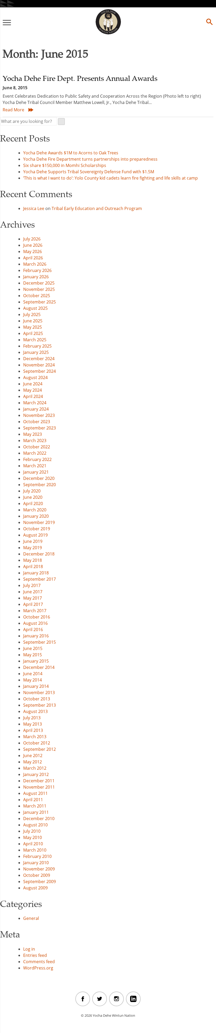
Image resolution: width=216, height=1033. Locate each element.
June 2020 (32, 497)
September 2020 (39, 484)
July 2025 (32, 314)
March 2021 (34, 466)
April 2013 (33, 730)
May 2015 (32, 655)
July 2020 (32, 491)
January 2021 (36, 472)
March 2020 (34, 510)
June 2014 (32, 674)
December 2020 (39, 478)
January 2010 (36, 863)
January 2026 (36, 277)
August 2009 (35, 888)
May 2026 (32, 251)
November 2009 (39, 869)
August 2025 (35, 308)
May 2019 (32, 547)
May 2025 (32, 327)
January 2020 (36, 516)
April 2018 (33, 566)
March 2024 (34, 403)
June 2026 (32, 245)
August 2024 (35, 377)
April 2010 (33, 844)
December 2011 (39, 781)
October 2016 (36, 617)
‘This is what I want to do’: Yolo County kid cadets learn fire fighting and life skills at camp (111, 178)
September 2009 (39, 881)
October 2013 (36, 699)
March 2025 (34, 340)
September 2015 (39, 642)
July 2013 (32, 718)
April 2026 (33, 258)
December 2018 (39, 554)
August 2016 (35, 623)
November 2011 (39, 787)
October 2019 (36, 529)
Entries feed (35, 955)
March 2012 (34, 768)
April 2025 (33, 333)
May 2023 (32, 434)
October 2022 (36, 447)
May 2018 (32, 560)
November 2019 (39, 522)
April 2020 (33, 503)
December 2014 (39, 667)
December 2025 (39, 283)
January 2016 (36, 636)
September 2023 (39, 428)
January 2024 (36, 409)
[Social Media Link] (82, 999)
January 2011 (36, 812)
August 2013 (35, 711)
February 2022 (37, 459)
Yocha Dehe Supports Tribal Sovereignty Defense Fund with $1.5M (88, 172)
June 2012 (32, 755)
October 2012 (36, 743)
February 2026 (37, 270)
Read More (13, 110)
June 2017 (32, 592)
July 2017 (32, 585)
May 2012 (32, 762)
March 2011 (34, 806)
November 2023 (39, 415)
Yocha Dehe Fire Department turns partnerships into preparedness (90, 159)
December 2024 (39, 358)
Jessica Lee (33, 208)
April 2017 (33, 604)
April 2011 (33, 800)
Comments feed (39, 961)
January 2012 (36, 774)
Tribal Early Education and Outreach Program (97, 208)
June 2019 (32, 541)
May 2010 (32, 837)
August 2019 (35, 535)
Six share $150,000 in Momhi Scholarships (64, 165)
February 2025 (37, 346)
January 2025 (36, 352)
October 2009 (36, 875)
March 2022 (34, 453)
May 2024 (32, 390)
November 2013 (39, 692)
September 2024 (39, 371)
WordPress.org (38, 968)
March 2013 (34, 737)
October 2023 (36, 421)
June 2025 (32, 321)
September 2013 (39, 705)
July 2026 (32, 239)
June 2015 (32, 648)
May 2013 (32, 724)
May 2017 (32, 598)
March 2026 (34, 264)
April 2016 (33, 629)
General (31, 918)
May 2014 (32, 680)
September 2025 (39, 302)
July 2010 (32, 831)
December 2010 (39, 818)
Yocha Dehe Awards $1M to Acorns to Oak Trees (70, 153)
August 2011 (35, 793)
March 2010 (34, 850)
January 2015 (36, 661)
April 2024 (33, 396)
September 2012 (39, 749)
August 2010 (35, 825)
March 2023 (34, 440)
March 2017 (34, 610)
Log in (29, 949)
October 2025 (36, 295)
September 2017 (39, 579)
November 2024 (39, 365)
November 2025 (39, 289)
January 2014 (36, 686)
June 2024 (32, 384)
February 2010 (37, 856)
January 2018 (36, 573)
